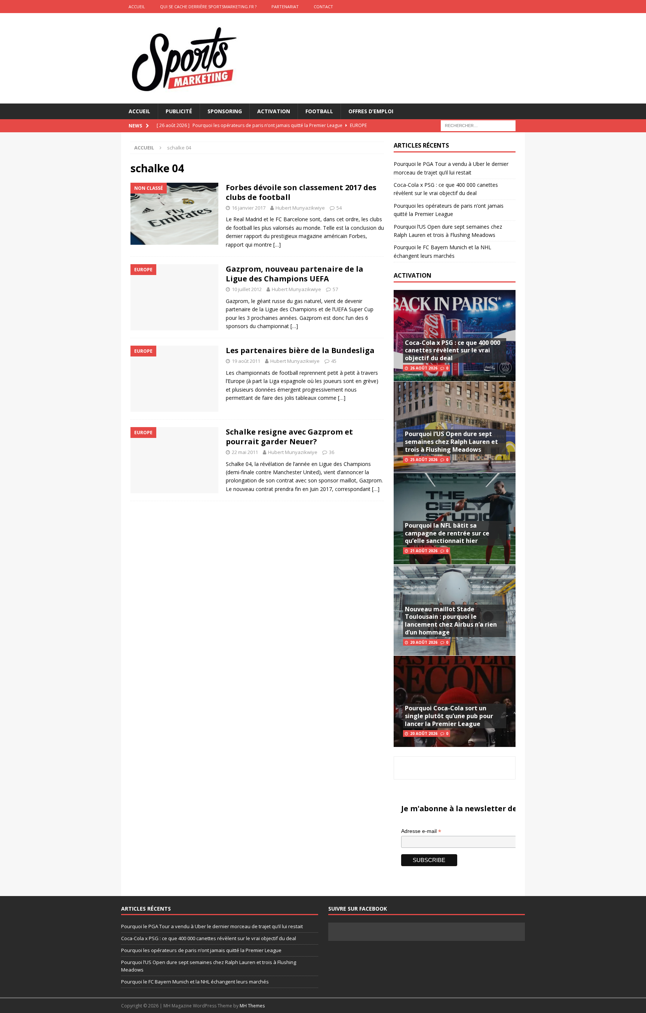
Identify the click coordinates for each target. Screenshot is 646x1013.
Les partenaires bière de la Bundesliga (300, 350)
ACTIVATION (412, 275)
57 (335, 289)
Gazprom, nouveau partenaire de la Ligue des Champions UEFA (294, 274)
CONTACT (323, 6)
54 (339, 207)
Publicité (179, 111)
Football (319, 111)
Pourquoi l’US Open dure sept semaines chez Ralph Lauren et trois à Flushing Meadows (451, 442)
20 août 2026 (423, 642)
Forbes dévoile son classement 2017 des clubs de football (301, 192)
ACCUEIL (137, 6)
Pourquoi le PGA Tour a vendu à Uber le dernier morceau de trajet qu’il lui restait (212, 926)
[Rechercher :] (478, 125)
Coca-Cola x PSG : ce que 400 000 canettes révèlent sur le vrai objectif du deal (452, 350)
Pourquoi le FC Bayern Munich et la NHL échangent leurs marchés (195, 981)
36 (331, 452)
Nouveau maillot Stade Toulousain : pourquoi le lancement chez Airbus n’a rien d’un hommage (451, 620)
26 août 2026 (423, 368)
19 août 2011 (246, 361)
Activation (273, 111)
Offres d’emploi (370, 111)
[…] (277, 244)
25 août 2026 (423, 459)
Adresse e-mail (421, 831)
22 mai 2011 (245, 452)
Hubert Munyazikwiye (300, 207)
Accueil (139, 111)
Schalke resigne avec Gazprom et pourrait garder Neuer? (289, 437)
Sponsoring (224, 111)
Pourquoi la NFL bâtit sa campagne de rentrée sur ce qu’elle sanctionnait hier (447, 533)
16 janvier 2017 (248, 207)
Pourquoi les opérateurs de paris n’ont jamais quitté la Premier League (201, 950)
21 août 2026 (423, 550)
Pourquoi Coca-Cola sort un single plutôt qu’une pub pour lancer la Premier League (449, 716)
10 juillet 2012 (247, 289)
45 (333, 361)
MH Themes (252, 1006)
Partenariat (285, 6)
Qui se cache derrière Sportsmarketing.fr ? (208, 6)
